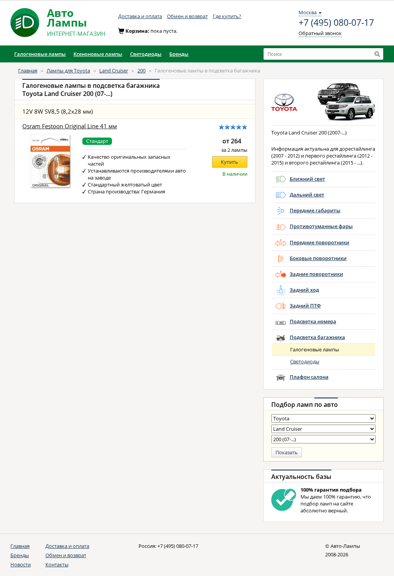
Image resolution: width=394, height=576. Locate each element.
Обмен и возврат (187, 16)
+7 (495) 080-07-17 (336, 22)
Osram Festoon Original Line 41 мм (69, 126)
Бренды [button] (179, 53)
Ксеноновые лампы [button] (97, 53)
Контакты (56, 564)
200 (141, 70)
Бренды (19, 555)
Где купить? (227, 16)
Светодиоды (304, 361)
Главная (27, 70)
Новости (20, 564)
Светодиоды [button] (146, 53)
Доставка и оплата (140, 16)
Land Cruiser (113, 70)
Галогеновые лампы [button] (40, 53)
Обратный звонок (320, 33)
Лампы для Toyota (68, 70)
